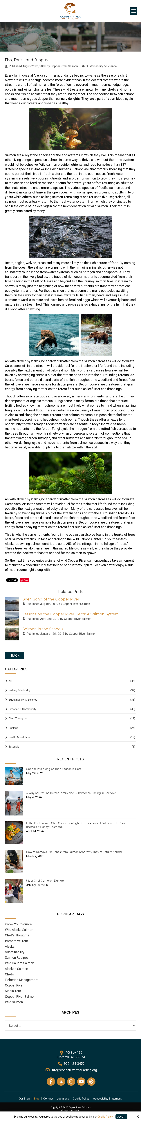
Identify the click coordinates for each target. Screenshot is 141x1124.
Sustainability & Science (101, 66)
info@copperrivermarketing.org (74, 1070)
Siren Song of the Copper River (51, 599)
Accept (121, 1117)
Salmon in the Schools (43, 628)
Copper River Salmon (76, 604)
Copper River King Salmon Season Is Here (54, 768)
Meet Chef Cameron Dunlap (45, 880)
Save (26, 580)
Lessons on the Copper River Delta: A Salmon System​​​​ (71, 613)
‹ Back (14, 655)
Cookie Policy (105, 1116)
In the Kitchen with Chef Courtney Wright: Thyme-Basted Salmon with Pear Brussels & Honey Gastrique (75, 824)
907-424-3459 (74, 1063)
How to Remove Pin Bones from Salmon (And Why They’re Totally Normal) (74, 851)
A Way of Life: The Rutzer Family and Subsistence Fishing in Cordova (71, 792)
